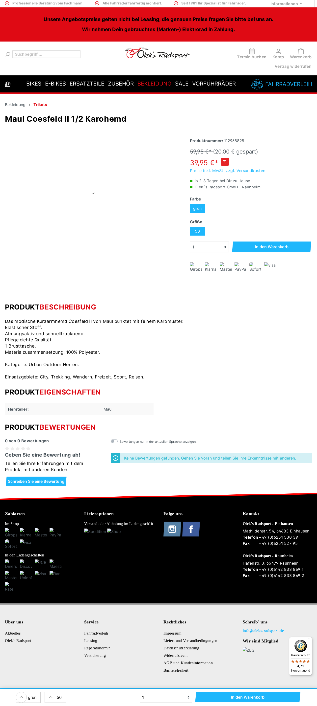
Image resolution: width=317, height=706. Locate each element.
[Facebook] (191, 535)
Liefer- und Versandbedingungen (190, 641)
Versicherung (95, 655)
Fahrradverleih (288, 84)
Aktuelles (13, 633)
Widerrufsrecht (175, 655)
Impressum (172, 633)
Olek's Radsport (18, 641)
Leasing (90, 641)
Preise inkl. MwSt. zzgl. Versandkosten (227, 170)
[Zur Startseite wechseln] (157, 53)
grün (197, 208)
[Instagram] (172, 535)
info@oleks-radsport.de (263, 631)
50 (197, 231)
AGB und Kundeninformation (188, 663)
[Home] (7, 83)
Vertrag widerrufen (293, 66)
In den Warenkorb (272, 246)
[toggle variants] (21, 697)
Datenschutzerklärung (181, 648)
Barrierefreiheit (175, 670)
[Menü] (309, 640)
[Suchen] (7, 54)
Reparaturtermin (97, 648)
